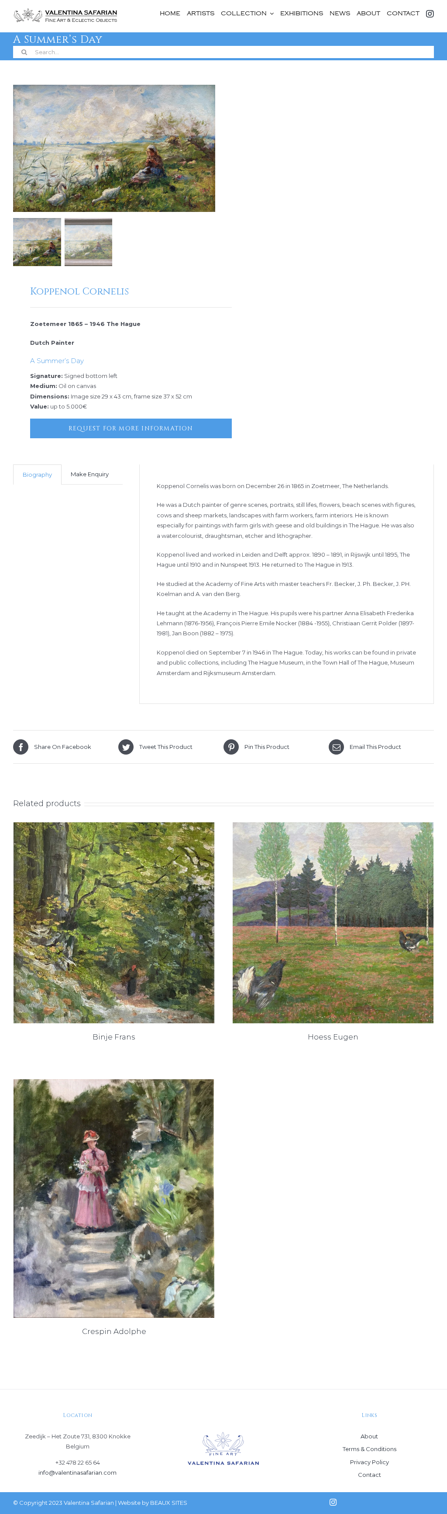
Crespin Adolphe (114, 1331)
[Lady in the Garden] (114, 1198)
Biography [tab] (37, 474)
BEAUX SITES (168, 1502)
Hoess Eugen (333, 1036)
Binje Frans (114, 1036)
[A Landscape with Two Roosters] (333, 922)
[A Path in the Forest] (114, 922)
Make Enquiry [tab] (90, 474)
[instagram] (333, 1502)
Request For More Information (131, 428)
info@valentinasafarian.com (77, 1472)
